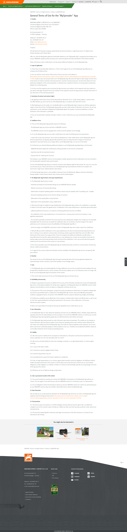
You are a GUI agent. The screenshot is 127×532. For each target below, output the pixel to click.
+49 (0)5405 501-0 (34, 481)
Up (121, 462)
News (4, 6)
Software (53, 11)
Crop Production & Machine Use (32, 6)
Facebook (76, 473)
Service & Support (59, 6)
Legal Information (29, 492)
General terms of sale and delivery (33, 496)
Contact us (54, 473)
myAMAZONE (88, 1)
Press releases (55, 477)
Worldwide (81, 1)
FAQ (53, 475)
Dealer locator (53, 1)
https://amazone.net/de (41, 44)
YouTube (76, 479)
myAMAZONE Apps (60, 11)
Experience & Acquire (47, 6)
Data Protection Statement (31, 494)
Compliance (28, 499)
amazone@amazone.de (33, 486)
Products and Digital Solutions (15, 6)
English (95, 1)
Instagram (76, 476)
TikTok (92, 473)
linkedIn (93, 476)
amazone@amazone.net (40, 42)
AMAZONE (32, 11)
